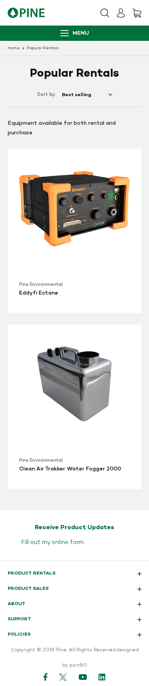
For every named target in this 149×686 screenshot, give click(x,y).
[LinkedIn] (102, 677)
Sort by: (46, 94)
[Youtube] (83, 677)
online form (68, 542)
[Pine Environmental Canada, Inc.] (26, 13)
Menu (81, 33)
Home (14, 48)
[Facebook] (45, 677)
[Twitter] (63, 677)
